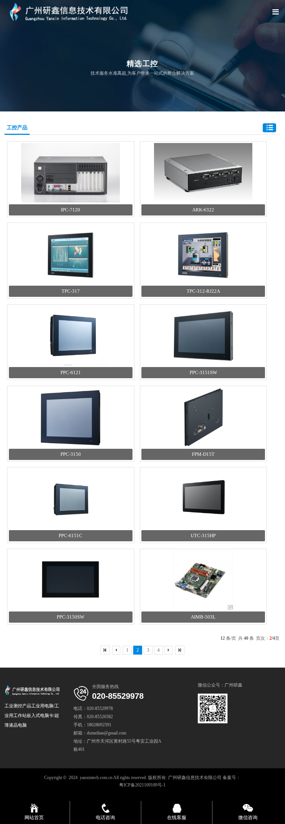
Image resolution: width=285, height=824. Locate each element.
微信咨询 (248, 817)
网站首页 (34, 817)
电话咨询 (105, 817)
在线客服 (176, 817)
